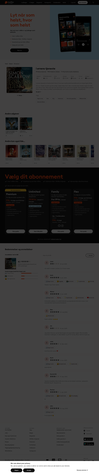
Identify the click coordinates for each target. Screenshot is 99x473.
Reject (16, 470)
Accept (29, 470)
